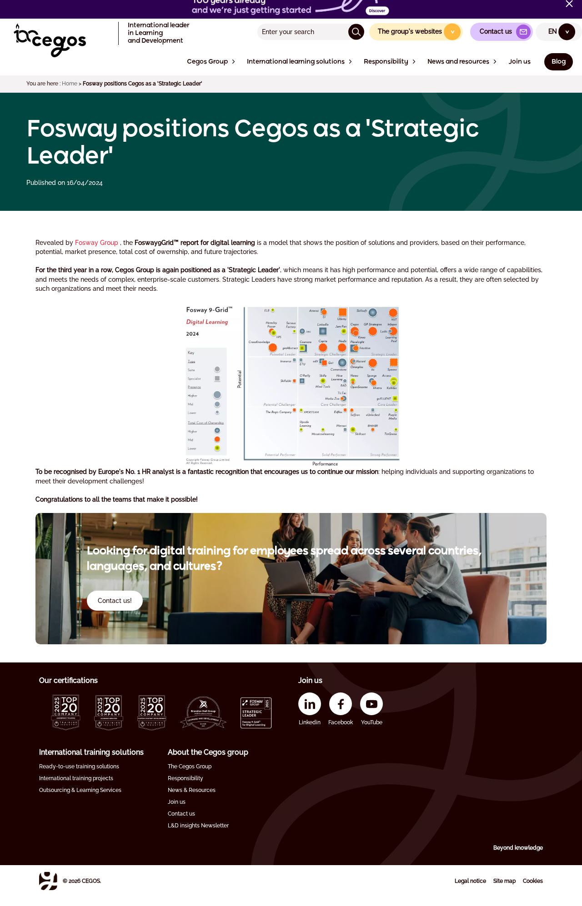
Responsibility (185, 778)
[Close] (569, 3)
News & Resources (192, 790)
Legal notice (470, 881)
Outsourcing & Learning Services (80, 790)
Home (69, 83)
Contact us (181, 814)
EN (559, 31)
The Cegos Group (189, 766)
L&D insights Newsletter (198, 825)
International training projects (76, 778)
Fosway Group (96, 242)
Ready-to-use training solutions (79, 766)
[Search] (356, 32)
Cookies (533, 881)
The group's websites (417, 31)
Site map (504, 881)
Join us (177, 802)
